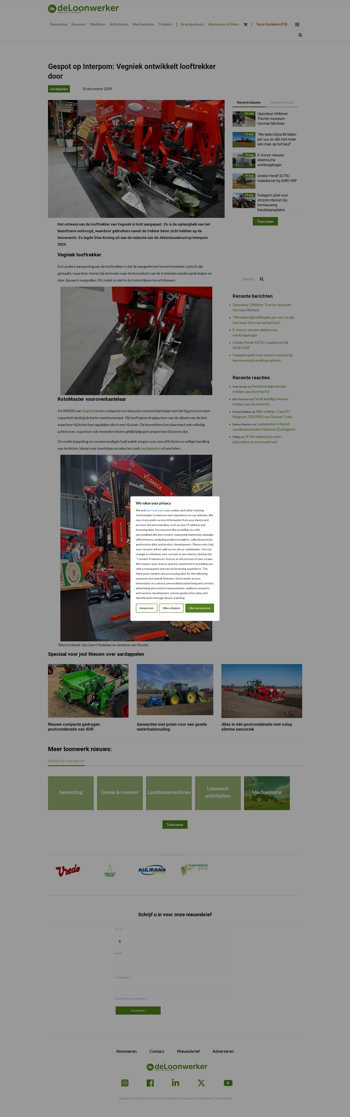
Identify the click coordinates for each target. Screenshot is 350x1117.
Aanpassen (147, 608)
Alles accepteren (199, 608)
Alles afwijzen (171, 608)
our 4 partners (155, 510)
